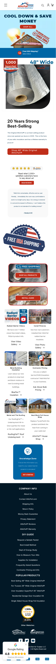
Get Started (28, 475)
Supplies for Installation (28, 560)
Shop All (28, 27)
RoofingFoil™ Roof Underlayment (16, 435)
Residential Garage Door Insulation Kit (28, 596)
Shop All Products (28, 275)
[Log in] (48, 5)
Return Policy (28, 509)
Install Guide (28, 298)
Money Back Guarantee (28, 514)
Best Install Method (28, 545)
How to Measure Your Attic (28, 555)
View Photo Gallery (40, 346)
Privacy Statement (27, 519)
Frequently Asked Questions (28, 565)
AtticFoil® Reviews (28, 524)
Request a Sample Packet (28, 540)
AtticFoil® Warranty (28, 529)
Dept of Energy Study (28, 550)
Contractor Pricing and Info (28, 570)
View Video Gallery (16, 342)
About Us (28, 494)
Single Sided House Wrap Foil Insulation (28, 601)
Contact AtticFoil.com (28, 499)
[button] (26, 644)
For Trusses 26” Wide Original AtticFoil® (28, 586)
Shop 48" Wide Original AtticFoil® (24, 151)
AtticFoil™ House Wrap (39, 437)
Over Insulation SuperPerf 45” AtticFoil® (28, 591)
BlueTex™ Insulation (15, 393)
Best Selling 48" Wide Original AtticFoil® (28, 581)
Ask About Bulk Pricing (40, 388)
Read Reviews (27, 183)
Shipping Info (27, 504)
